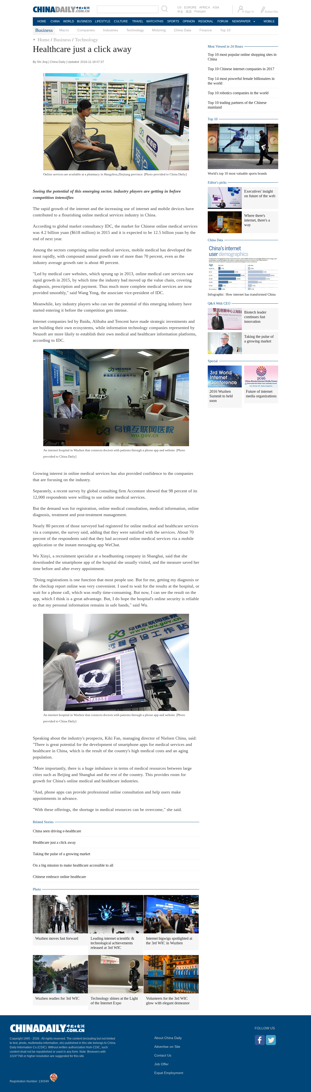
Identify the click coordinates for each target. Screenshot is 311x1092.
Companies (86, 30)
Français (200, 11)
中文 (180, 11)
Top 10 (225, 30)
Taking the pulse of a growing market (61, 854)
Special (213, 361)
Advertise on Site (167, 1047)
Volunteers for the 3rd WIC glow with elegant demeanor (168, 1000)
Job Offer (161, 1064)
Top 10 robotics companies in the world (238, 93)
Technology (135, 30)
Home (44, 39)
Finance (205, 30)
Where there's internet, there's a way (257, 220)
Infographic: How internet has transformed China (242, 294)
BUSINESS (84, 21)
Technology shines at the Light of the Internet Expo (114, 1000)
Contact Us (162, 1055)
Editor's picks (217, 182)
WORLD (68, 21)
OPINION (189, 21)
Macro (64, 30)
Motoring (159, 30)
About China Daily (168, 1038)
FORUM (222, 21)
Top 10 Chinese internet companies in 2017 (241, 69)
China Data (182, 30)
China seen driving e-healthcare (57, 831)
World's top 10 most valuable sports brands (237, 173)
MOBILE (269, 21)
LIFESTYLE (102, 21)
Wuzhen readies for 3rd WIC (57, 998)
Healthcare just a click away (54, 842)
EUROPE (190, 7)
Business (62, 39)
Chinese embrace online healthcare (59, 877)
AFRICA (204, 7)
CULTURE (121, 21)
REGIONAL (205, 21)
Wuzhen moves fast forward (56, 938)
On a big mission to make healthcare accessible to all (73, 865)
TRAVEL (137, 21)
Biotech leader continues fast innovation (255, 317)
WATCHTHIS (154, 21)
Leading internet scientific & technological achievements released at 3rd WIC (112, 943)
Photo (37, 889)
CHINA (55, 21)
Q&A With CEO (219, 303)
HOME (41, 21)
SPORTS (173, 21)
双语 (189, 11)
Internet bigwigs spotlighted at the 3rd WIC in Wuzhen (169, 940)
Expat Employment (168, 1073)
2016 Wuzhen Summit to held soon (221, 396)
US (179, 7)
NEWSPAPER (241, 21)
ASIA (216, 7)
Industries (110, 30)
